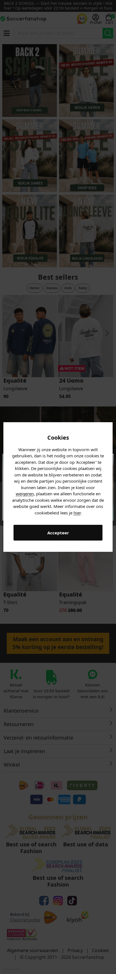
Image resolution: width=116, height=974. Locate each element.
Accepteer (58, 532)
